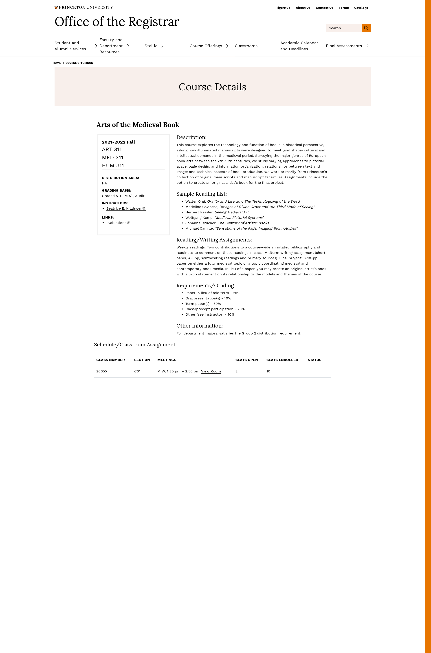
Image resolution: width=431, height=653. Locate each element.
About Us (303, 7)
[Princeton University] (84, 7)
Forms (344, 7)
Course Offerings (79, 62)
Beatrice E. (124, 208)
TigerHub (283, 7)
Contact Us (324, 7)
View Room (211, 371)
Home (57, 62)
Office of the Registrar (117, 21)
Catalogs (361, 7)
